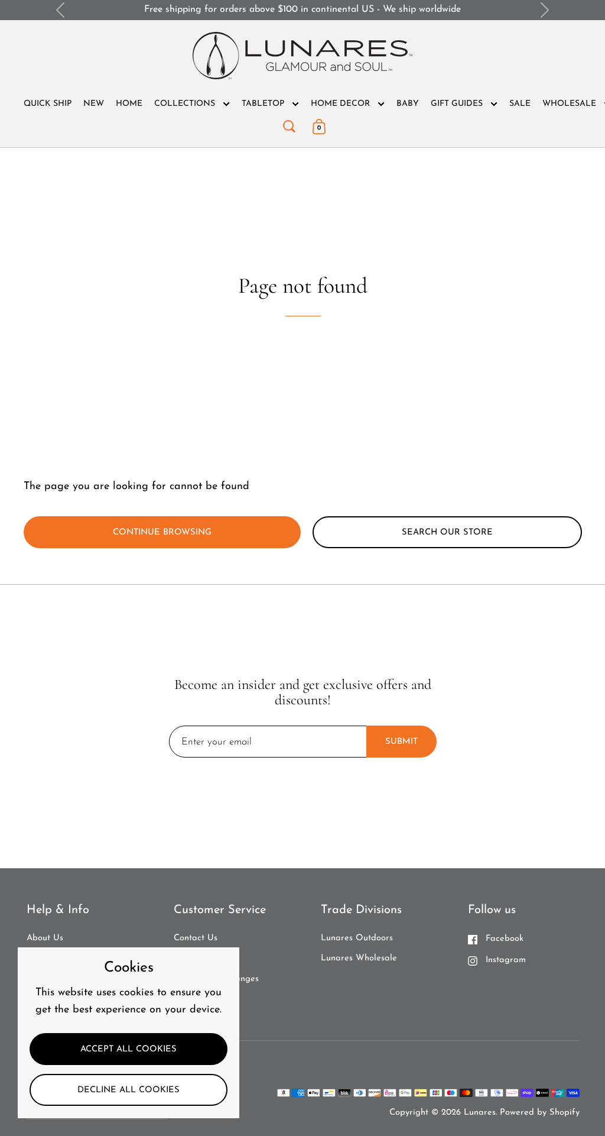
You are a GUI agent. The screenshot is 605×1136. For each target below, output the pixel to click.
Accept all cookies (128, 1049)
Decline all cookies (128, 1090)
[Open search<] (289, 124)
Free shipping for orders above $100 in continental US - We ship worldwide (302, 9)
